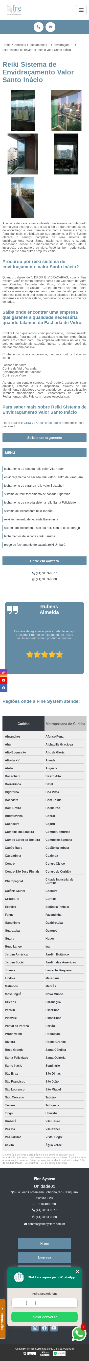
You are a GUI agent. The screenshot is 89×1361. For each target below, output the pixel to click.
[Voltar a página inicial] (13, 10)
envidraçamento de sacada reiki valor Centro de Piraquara (43, 477)
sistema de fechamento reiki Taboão (28, 511)
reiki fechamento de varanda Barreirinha (31, 519)
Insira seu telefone (45, 1293)
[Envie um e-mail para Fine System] (50, 27)
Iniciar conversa (44, 1317)
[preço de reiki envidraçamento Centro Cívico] (66, 154)
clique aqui (51, 423)
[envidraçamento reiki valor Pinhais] (22, 197)
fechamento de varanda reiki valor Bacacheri (34, 485)
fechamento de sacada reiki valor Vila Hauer (34, 469)
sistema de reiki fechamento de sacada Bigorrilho (37, 494)
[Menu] (81, 9)
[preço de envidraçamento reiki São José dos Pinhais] (22, 154)
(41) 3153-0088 (46, 579)
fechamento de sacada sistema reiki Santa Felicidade (40, 502)
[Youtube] (54, 1327)
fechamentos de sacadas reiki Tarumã (29, 536)
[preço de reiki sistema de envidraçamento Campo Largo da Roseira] (66, 110)
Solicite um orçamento (44, 438)
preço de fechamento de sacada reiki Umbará (35, 544)
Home (44, 1244)
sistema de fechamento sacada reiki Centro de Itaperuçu (42, 528)
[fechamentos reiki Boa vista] (22, 110)
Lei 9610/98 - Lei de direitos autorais (46, 1162)
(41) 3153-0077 (29, 423)
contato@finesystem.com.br (46, 1224)
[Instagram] (35, 1327)
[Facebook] (44, 1327)
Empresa (44, 1257)
